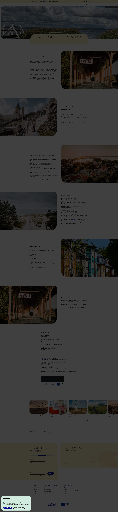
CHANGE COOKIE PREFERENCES (19, 507)
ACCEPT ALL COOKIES (7, 507)
